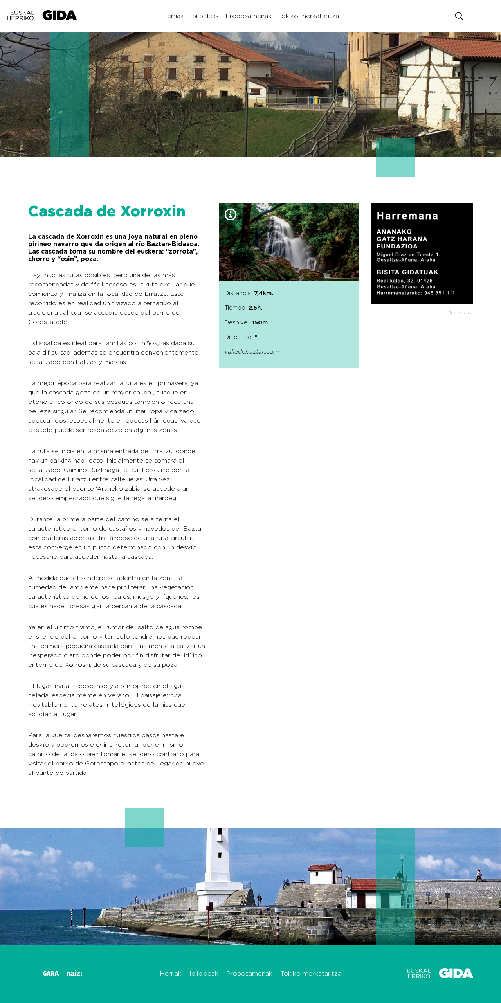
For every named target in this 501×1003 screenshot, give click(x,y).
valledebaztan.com (252, 352)
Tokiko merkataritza (308, 16)
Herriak (173, 16)
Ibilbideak (204, 16)
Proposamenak (248, 16)
